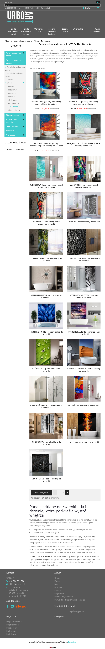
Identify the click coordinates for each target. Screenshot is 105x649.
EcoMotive (72, 642)
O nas (57, 578)
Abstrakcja (12, 100)
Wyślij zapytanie (95, 30)
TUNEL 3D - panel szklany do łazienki (83, 222)
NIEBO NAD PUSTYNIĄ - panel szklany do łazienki (83, 369)
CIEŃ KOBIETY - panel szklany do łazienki (46, 443)
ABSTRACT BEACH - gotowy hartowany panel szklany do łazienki (46, 144)
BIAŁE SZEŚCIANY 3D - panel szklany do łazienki (46, 406)
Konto (87, 8)
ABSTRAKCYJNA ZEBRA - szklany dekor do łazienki (84, 296)
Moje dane (11, 631)
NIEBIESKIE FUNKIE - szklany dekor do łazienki (46, 333)
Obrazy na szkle (12, 115)
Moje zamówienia (14, 621)
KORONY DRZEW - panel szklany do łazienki (46, 259)
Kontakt (57, 581)
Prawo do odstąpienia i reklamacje (69, 599)
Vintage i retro (14, 110)
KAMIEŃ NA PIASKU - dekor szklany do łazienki (46, 296)
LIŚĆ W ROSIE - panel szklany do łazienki (46, 369)
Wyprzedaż (10, 135)
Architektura (13, 103)
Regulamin (59, 593)
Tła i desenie (13, 106)
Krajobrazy (12, 90)
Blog (56, 584)
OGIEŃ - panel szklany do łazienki (84, 442)
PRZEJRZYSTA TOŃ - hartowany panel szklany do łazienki (84, 144)
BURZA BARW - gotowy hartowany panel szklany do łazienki (46, 103)
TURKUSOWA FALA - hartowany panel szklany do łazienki (46, 186)
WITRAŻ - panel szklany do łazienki (83, 405)
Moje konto (11, 616)
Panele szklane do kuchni (13, 54)
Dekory (9, 79)
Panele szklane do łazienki (13, 61)
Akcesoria (10, 130)
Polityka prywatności (63, 596)
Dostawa (58, 587)
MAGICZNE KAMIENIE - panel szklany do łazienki (83, 333)
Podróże (11, 96)
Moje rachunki (12, 624)
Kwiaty (11, 86)
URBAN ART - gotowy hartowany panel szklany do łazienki (83, 103)
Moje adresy (11, 627)
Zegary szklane (12, 126)
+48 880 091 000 (16, 581)
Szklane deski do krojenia (13, 120)
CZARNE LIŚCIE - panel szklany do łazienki (46, 480)
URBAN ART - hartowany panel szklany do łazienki (46, 223)
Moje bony (11, 634)
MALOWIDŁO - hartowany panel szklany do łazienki (84, 186)
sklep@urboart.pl (17, 584)
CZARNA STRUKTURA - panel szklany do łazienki (83, 259)
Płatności (58, 590)
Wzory (9, 83)
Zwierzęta (12, 93)
